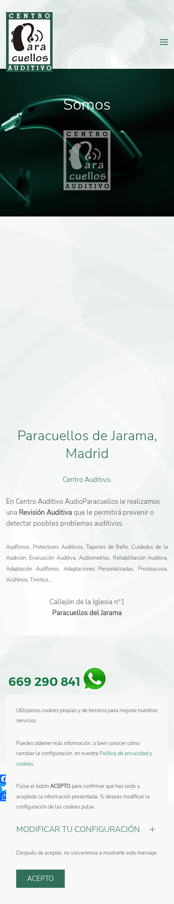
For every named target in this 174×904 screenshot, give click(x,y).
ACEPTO (40, 878)
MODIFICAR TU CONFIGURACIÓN (78, 829)
